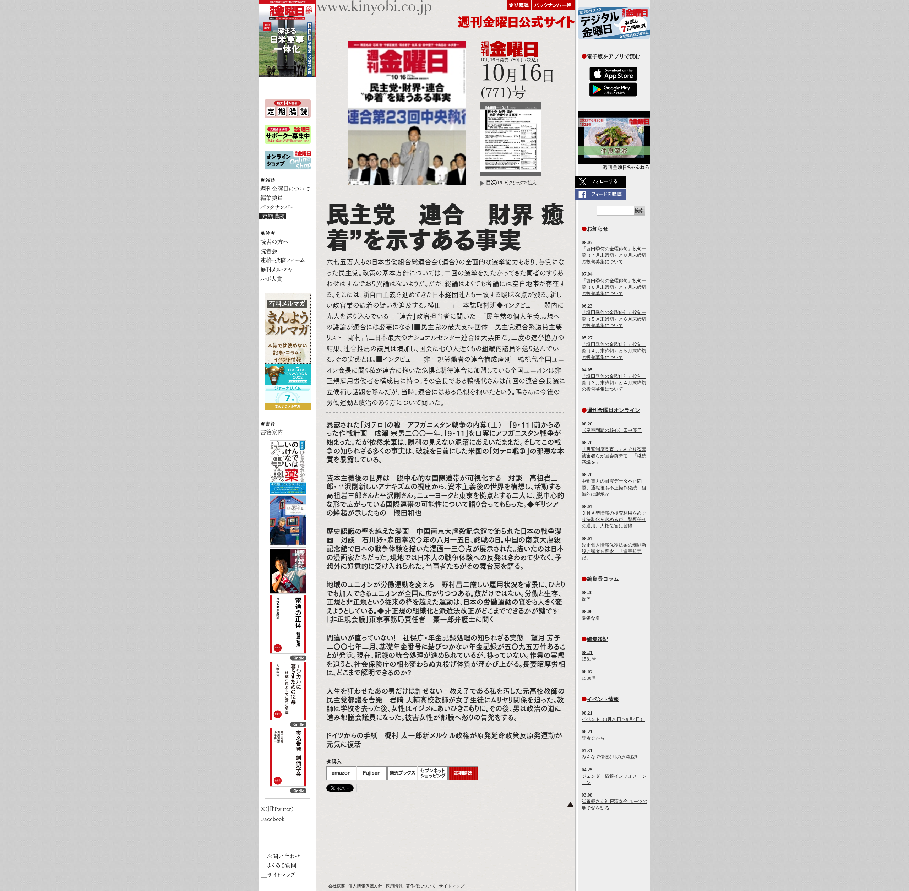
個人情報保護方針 (365, 886)
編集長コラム (603, 579)
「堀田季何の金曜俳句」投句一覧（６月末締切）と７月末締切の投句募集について (614, 287)
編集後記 (597, 639)
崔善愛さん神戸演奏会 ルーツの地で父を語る (614, 801)
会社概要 (336, 886)
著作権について (421, 886)
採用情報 (394, 886)
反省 (586, 599)
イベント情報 (603, 699)
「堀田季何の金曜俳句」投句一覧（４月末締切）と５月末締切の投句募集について (614, 351)
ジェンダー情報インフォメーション (614, 776)
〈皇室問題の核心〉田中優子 (612, 430)
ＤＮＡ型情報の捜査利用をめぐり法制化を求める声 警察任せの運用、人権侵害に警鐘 (614, 519)
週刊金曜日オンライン (613, 410)
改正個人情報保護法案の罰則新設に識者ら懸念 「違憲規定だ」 (614, 551)
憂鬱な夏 (591, 618)
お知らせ (597, 229)
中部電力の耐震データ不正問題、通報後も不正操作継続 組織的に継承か (614, 487)
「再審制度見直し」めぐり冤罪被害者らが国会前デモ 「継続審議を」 (614, 456)
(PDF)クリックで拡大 (511, 182)
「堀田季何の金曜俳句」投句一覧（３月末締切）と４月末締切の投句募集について (614, 383)
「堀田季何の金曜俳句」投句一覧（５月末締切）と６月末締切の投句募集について (614, 319)
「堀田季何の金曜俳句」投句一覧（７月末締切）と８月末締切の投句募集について (614, 255)
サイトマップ (451, 886)
